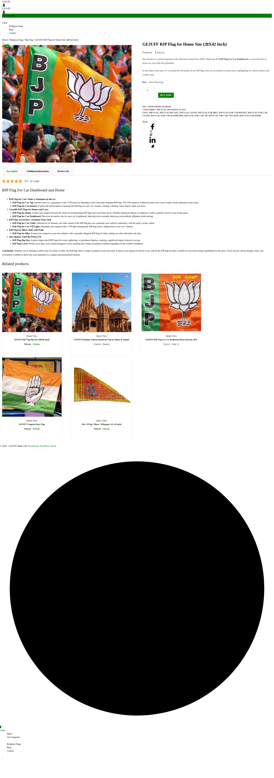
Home (5, 40)
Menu (9, 734)
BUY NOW (166, 95)
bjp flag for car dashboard (167, 116)
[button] (3, 43)
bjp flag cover (188, 113)
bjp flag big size (169, 113)
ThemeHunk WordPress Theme (42, 446)
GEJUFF (6, 1)
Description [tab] (12, 171)
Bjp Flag (29, 40)
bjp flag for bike (208, 113)
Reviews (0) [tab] (63, 171)
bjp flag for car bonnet (233, 113)
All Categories (13, 737)
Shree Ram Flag (156, 82)
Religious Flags (16, 40)
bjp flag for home (250, 116)
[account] (4, 5)
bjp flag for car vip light (224, 116)
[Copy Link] (153, 146)
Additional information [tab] (38, 171)
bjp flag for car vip (195, 116)
